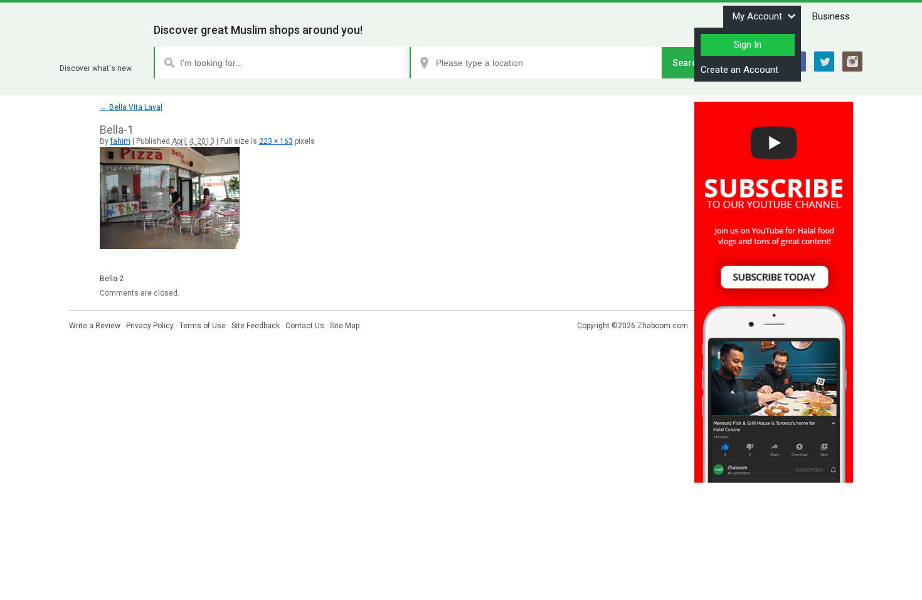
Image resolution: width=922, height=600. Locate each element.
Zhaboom (102, 53)
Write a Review (94, 325)
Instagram (852, 61)
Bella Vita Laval (131, 107)
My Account (757, 16)
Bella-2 (112, 278)
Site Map (344, 325)
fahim (120, 141)
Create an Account (739, 69)
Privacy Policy (150, 325)
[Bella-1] (170, 246)
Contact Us (304, 325)
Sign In (747, 44)
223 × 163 (276, 141)
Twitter (824, 61)
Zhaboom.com (662, 325)
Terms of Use (202, 325)
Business (831, 16)
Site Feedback (255, 325)
